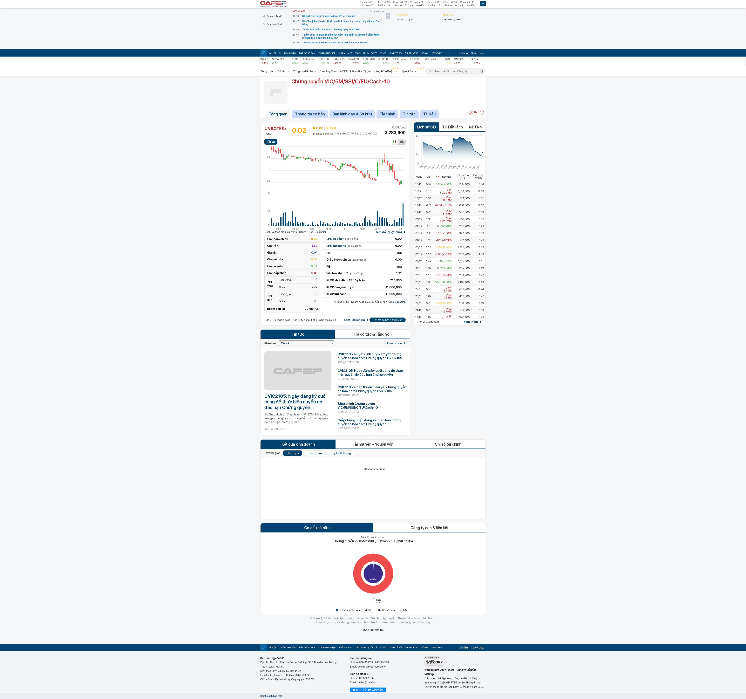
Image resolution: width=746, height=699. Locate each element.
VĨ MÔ (383, 53)
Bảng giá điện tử (274, 16)
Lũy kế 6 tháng (341, 453)
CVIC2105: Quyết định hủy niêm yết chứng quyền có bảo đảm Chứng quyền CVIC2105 (370, 356)
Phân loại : (271, 343)
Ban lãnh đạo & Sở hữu (352, 114)
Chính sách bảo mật (271, 696)
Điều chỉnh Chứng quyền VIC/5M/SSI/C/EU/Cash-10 (358, 405)
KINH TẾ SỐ (396, 53)
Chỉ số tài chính (448, 444)
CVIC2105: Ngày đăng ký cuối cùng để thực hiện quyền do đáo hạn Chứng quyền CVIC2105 (295, 401)
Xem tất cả (394, 343)
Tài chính (387, 114)
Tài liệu (429, 114)
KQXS (343, 71)
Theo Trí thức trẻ (373, 630)
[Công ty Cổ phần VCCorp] (434, 664)
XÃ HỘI (272, 53)
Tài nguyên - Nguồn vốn (373, 444)
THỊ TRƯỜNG (411, 53)
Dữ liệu (463, 53)
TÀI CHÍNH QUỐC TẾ (366, 53)
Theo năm (315, 453)
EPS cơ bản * (342, 239)
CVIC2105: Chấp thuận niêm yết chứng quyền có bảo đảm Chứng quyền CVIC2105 (372, 389)
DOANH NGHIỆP (327, 53)
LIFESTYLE (436, 53)
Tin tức (409, 114)
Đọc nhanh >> (377, 11)
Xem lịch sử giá (354, 320)
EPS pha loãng (343, 246)
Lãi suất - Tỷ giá (360, 71)
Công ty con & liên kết (429, 527)
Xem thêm (471, 322)
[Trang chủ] (263, 52)
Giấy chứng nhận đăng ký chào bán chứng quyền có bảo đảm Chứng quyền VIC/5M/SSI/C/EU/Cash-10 (369, 424)
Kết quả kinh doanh (298, 444)
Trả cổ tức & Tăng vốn (373, 334)
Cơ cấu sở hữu (316, 527)
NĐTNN (475, 127)
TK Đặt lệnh (452, 127)
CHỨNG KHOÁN (287, 53)
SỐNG (424, 53)
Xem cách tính (397, 301)
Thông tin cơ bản (310, 114)
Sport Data (409, 71)
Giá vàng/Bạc (327, 71)
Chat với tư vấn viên (369, 690)
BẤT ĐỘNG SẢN (307, 53)
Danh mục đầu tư (275, 24)
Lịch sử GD (426, 127)
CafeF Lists (477, 53)
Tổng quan (267, 71)
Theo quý (292, 453)
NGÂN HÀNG (345, 53)
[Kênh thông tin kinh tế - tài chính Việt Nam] (273, 4)
